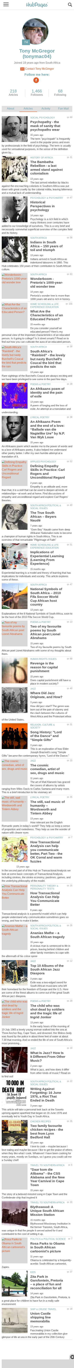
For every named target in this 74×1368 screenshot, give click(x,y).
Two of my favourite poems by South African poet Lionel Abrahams (45, 632)
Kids (33, 1272)
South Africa (38, 238)
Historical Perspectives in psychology (42, 206)
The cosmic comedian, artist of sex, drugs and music (47, 769)
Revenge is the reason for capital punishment (44, 667)
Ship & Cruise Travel (43, 1309)
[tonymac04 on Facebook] (36, 80)
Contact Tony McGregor (39, 68)
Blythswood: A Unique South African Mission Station (47, 1210)
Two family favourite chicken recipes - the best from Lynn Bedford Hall (46, 1131)
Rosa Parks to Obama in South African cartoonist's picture (47, 1247)
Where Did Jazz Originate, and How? (46, 695)
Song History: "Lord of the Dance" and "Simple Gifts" (46, 736)
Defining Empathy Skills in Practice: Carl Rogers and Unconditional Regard (47, 471)
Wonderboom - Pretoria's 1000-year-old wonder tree (46, 282)
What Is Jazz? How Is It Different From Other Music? (47, 1056)
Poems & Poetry (40, 384)
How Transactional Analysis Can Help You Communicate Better (45, 898)
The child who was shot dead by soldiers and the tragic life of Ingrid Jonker (47, 1011)
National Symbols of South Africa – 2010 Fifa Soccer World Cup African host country (46, 596)
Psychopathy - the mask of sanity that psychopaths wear (45, 125)
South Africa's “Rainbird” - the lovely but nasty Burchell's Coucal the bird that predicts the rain (47, 359)
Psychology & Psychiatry (46, 198)
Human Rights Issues (43, 659)
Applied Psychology (43, 461)
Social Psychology (42, 117)
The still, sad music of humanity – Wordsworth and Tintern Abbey (47, 807)
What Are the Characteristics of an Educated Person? (46, 315)
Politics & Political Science (48, 1239)
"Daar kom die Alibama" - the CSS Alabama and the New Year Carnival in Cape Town (47, 1177)
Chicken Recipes (40, 1121)
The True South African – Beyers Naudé (43, 516)
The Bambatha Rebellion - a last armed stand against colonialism (46, 167)
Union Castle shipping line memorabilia (40, 1317)
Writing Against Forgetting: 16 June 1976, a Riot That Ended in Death (45, 1094)
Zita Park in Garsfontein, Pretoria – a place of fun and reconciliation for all (46, 1282)
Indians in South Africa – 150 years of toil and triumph (46, 246)
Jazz (33, 688)
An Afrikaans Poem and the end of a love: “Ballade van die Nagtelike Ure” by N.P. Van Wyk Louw (47, 429)
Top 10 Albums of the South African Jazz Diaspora (47, 969)
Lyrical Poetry (39, 417)
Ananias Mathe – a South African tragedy (47, 934)
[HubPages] (37, 5)
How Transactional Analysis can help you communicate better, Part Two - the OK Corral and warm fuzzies (46, 851)
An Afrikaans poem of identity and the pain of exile (47, 392)
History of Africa (41, 157)
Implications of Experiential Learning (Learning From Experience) (47, 557)
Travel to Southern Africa (47, 1165)
